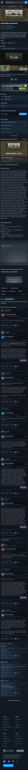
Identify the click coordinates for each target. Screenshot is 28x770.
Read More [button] (23, 360)
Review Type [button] (4, 288)
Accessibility (6, 738)
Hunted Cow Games (10, 27)
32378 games (7, 460)
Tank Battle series (14, 343)
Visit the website (5, 128)
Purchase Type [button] (14, 288)
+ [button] (15, 43)
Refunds (5, 746)
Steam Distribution (7, 727)
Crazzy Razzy (8, 373)
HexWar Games (9, 25)
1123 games (7, 333)
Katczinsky (7, 569)
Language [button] (3, 291)
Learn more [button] (23, 114)
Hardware (17, 724)
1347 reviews (14, 545)
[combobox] (15, 2)
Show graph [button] (22, 294)
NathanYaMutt (8, 310)
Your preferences (14, 271)
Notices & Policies (7, 741)
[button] (3, 6)
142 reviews (7, 374)
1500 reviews (7, 311)
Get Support (18, 741)
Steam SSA (5, 722)
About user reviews (5, 271)
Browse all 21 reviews (14, 700)
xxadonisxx (7, 458)
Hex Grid (10, 43)
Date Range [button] (12, 291)
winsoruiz (7, 498)
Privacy (4, 736)
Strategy (4, 43)
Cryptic (6, 408)
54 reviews (7, 433)
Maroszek (7, 431)
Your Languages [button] (8, 299)
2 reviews (6, 500)
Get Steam (17, 736)
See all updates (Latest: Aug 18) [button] (11, 164)
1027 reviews (7, 409)
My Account (18, 743)
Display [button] (3, 294)
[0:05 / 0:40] (14, 57)
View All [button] (24, 139)
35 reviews (7, 570)
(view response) (5, 540)
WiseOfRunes (8, 610)
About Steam (6, 719)
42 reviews (13, 333)
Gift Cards (5, 729)
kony (6, 544)
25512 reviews (15, 460)
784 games (7, 611)
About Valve (18, 719)
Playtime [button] (20, 291)
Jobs (16, 722)
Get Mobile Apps (8, 765)
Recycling (17, 727)
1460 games (7, 545)
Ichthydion (7, 332)
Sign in (2, 74)
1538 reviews (13, 611)
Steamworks (6, 724)
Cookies (5, 743)
